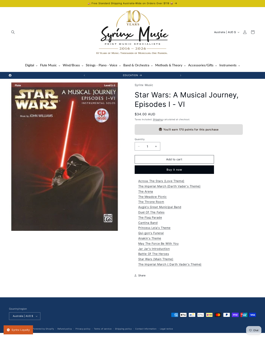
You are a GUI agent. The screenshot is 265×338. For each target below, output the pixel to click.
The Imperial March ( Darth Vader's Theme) (170, 264)
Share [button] (142, 275)
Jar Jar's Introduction (154, 249)
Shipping (158, 119)
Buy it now (174, 169)
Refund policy (65, 329)
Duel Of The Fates (151, 212)
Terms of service (102, 329)
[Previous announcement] (84, 75)
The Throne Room (151, 202)
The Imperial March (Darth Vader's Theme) (169, 186)
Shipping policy (123, 329)
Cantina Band (148, 222)
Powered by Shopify (43, 329)
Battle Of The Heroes (153, 254)
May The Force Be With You (158, 243)
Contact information (145, 329)
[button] (13, 32)
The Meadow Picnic (152, 196)
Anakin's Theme (149, 238)
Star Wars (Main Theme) (155, 259)
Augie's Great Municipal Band (159, 207)
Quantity (140, 139)
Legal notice (166, 329)
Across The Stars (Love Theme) (161, 181)
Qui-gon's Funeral (151, 233)
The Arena (145, 191)
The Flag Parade (150, 217)
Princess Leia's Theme (154, 228)
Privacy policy (83, 329)
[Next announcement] (181, 75)
